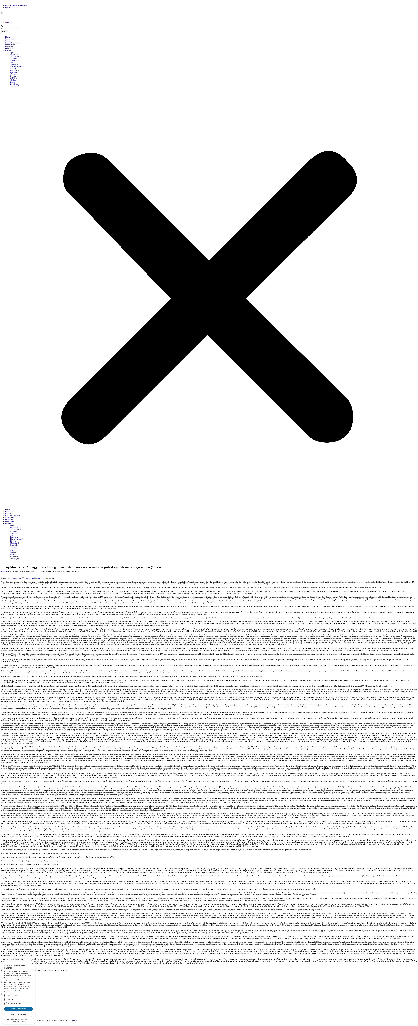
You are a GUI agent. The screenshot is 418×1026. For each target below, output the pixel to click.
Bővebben (18, 991)
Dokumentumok (15, 56)
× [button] (32, 964)
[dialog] (18, 992)
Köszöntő (13, 68)
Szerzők (8, 41)
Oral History (14, 78)
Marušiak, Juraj (16, 578)
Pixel (75, 1020)
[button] (209, 298)
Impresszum (9, 47)
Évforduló (13, 58)
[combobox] (11, 29)
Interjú (12, 62)
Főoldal (7, 37)
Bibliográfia (14, 54)
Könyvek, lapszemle (17, 66)
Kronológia (13, 72)
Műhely (12, 74)
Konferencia (14, 64)
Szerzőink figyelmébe (12, 43)
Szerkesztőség (10, 45)
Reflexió (12, 82)
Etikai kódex (9, 49)
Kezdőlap (4, 571)
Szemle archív (10, 39)
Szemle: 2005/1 (41, 578)
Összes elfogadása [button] (18, 1009)
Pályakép (13, 80)
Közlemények (14, 70)
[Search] (2, 27)
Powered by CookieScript (18, 1021)
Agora (12, 53)
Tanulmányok (14, 86)
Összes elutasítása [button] (18, 1014)
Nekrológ (13, 76)
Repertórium (14, 84)
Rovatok (8, 51)
